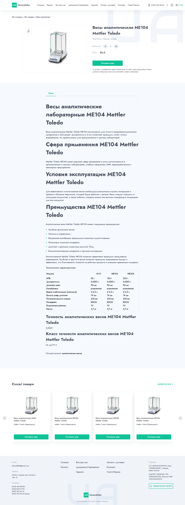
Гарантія (94, 5)
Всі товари (29, 17)
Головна (40, 5)
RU (177, 5)
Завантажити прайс (162, 485)
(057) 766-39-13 (18, 491)
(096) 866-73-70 (18, 489)
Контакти (121, 5)
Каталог (50, 5)
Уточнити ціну (107, 63)
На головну (17, 17)
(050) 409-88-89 (18, 486)
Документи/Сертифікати (78, 5)
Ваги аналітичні (43, 17)
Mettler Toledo (110, 38)
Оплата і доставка (107, 5)
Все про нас (61, 5)
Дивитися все (164, 384)
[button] (4, 418)
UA (181, 5)
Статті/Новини (133, 5)
